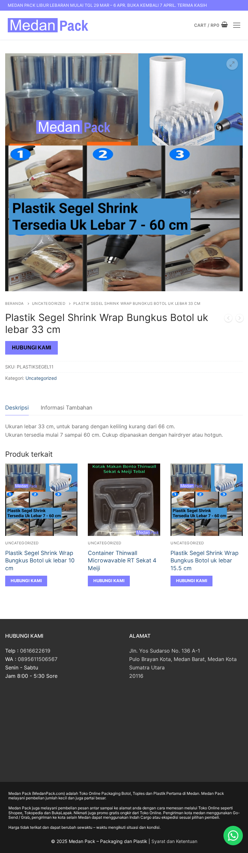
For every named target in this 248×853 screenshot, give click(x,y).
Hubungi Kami (31, 347)
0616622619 (35, 650)
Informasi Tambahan (66, 407)
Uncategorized (49, 303)
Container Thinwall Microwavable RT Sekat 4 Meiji (122, 560)
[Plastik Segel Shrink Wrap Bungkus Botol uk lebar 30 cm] (228, 319)
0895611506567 (37, 659)
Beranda (14, 303)
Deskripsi (17, 407)
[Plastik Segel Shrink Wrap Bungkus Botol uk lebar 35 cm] (239, 319)
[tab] (17, 408)
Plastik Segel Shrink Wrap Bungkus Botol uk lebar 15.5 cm (204, 560)
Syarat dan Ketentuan (174, 841)
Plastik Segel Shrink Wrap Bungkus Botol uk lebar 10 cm (40, 560)
